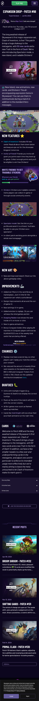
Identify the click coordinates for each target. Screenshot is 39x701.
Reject (27, 696)
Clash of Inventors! (11, 141)
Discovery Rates (6, 480)
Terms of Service (20, 690)
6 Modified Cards (6, 485)
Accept (11, 696)
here (24, 377)
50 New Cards (5, 490)
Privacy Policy (10, 690)
